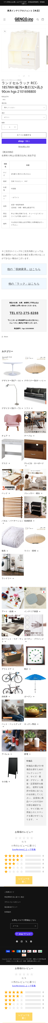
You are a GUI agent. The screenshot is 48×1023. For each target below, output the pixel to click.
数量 (3, 123)
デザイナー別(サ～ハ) (33, 380)
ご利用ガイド (9, 892)
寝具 (4, 551)
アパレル (5, 754)
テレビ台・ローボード (34, 463)
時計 (26, 669)
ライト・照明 (30, 551)
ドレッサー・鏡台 (32, 493)
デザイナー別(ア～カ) (11, 380)
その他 (5, 781)
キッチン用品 (30, 724)
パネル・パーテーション (12, 521)
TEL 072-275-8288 (24, 312)
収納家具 (28, 521)
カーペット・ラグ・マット (12, 640)
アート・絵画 (8, 611)
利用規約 (7, 912)
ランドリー (6, 578)
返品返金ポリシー (11, 907)
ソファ (27, 408)
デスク (5, 463)
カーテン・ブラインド (34, 639)
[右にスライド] (28, 75)
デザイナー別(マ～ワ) (11, 408)
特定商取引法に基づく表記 (14, 897)
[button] (4, 19)
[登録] (35, 926)
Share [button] (6, 337)
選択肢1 (4, 103)
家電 (26, 754)
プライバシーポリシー (12, 902)
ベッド (5, 493)
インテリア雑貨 (31, 611)
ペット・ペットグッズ (11, 724)
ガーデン (28, 696)
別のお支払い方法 (24, 146)
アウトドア (6, 669)
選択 (3, 113)
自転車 (5, 696)
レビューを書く (24, 880)
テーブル (28, 436)
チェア (5, 436)
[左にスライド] (19, 75)
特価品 (29, 761)
